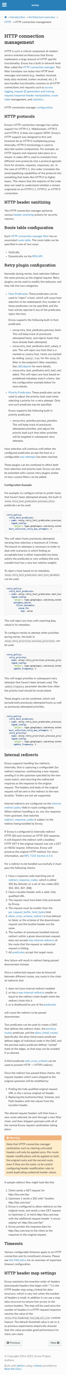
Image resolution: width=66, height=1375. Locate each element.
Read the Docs (12, 1369)
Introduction (17, 17)
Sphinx (21, 1365)
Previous (14, 1342)
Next (54, 1342)
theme (38, 1365)
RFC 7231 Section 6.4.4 (38, 856)
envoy (35, 5)
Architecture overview (42, 17)
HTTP (7, 22)
